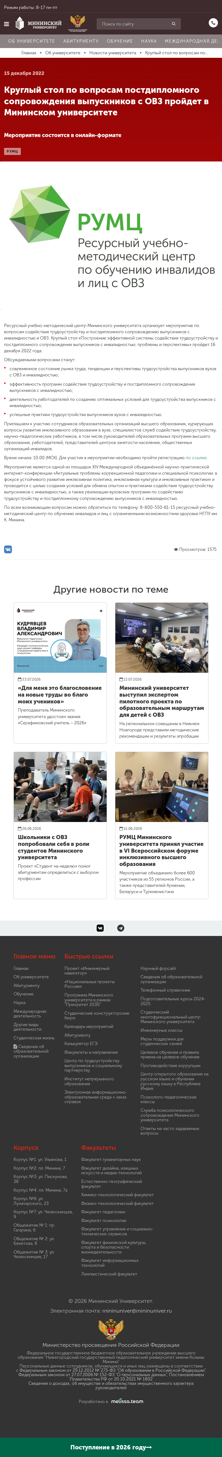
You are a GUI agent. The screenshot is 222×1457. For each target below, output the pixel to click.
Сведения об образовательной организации (31, 1051)
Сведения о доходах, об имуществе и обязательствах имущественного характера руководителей (111, 1385)
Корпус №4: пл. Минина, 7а (40, 1190)
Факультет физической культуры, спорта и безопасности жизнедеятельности (113, 1247)
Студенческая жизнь (34, 1037)
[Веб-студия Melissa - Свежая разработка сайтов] (126, 1401)
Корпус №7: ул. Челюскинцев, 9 (43, 1214)
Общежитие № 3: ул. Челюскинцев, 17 (34, 1254)
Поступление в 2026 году (108, 1447)
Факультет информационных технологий (110, 1263)
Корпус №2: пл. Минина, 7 (39, 1168)
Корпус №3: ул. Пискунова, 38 (41, 1179)
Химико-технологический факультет (117, 1194)
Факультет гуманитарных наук (111, 1159)
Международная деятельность (30, 1014)
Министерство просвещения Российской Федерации (111, 1345)
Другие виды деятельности (27, 1027)
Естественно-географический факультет (111, 1184)
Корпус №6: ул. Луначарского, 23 (31, 1201)
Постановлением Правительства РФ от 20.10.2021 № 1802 (137, 1377)
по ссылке (196, 457)
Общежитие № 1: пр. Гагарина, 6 (34, 1228)
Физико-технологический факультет (117, 1203)
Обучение (120, 41)
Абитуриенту (81, 41)
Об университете (31, 41)
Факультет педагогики (103, 1211)
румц (12, 151)
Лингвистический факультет (109, 1274)
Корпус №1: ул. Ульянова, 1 (40, 1159)
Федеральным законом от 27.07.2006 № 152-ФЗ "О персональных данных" (92, 1374)
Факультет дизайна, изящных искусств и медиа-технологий (111, 1171)
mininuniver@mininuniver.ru (137, 1310)
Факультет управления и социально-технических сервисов (117, 1231)
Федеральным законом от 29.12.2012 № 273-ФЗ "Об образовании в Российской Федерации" (112, 1370)
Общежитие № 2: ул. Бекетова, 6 (34, 1241)
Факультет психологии (103, 1220)
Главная (21, 968)
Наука (149, 41)
